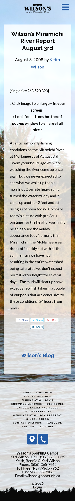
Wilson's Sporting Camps (37, 9)
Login (37, 487)
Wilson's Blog (37, 355)
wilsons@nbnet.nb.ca (42, 475)
